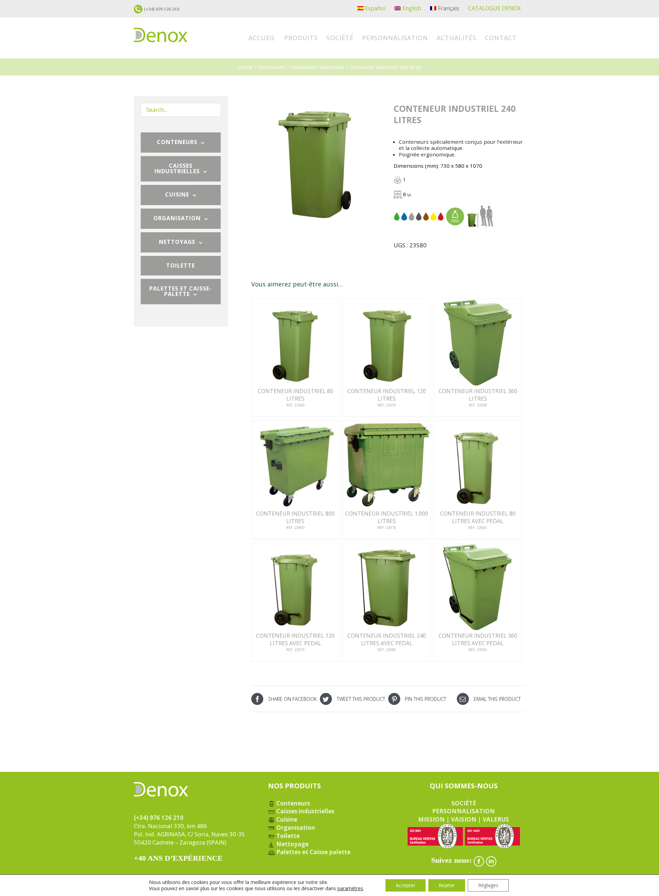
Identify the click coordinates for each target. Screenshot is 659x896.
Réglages (488, 885)
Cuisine (286, 819)
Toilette (287, 836)
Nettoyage (292, 844)
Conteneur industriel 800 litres (295, 517)
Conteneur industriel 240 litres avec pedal (386, 639)
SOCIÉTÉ (463, 803)
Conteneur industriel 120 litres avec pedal (295, 639)
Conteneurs (292, 803)
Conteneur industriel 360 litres (478, 394)
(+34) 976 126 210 (161, 9)
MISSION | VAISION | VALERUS (463, 819)
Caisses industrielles (304, 811)
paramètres (350, 888)
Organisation (295, 828)
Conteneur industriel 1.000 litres (386, 517)
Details (295, 344)
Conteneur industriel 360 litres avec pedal (478, 639)
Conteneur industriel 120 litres (386, 394)
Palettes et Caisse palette (312, 852)
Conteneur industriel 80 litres (295, 394)
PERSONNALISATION (463, 811)
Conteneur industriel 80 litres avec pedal (478, 517)
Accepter (405, 885)
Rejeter (447, 885)
